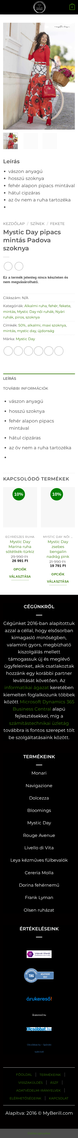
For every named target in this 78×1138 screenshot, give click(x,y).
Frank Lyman (39, 897)
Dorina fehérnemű (39, 885)
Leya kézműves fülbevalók (39, 860)
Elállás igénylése (39, 1133)
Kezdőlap (14, 223)
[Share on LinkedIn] (59, 351)
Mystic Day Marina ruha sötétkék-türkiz (20, 546)
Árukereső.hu (39, 1015)
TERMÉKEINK (50, 1075)
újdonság (46, 331)
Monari (39, 773)
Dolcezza (39, 798)
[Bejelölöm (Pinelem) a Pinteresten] (48, 351)
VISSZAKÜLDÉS (30, 1083)
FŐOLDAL (24, 1074)
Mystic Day (25, 339)
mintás (9, 311)
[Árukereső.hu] (39, 975)
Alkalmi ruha (35, 306)
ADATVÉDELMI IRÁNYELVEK (38, 1090)
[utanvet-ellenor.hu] (39, 955)
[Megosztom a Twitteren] (28, 351)
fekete (57, 223)
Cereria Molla (39, 872)
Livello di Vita (39, 847)
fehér (53, 306)
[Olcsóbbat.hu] (39, 1025)
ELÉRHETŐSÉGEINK (25, 1098)
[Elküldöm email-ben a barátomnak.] (38, 351)
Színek (37, 223)
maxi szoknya (54, 325)
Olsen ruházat (39, 910)
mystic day (26, 331)
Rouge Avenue (39, 835)
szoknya (33, 317)
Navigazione (39, 785)
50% (22, 325)
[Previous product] (19, 266)
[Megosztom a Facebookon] (18, 351)
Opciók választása (20, 573)
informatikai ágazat (26, 687)
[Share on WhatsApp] (8, 351)
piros (19, 317)
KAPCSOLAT (58, 1098)
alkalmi (34, 325)
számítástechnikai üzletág (39, 723)
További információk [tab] (25, 388)
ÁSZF (54, 1083)
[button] (6, 7)
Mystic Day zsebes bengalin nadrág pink (58, 549)
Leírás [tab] (9, 378)
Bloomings (39, 810)
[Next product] (8, 266)
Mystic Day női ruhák (35, 311)
